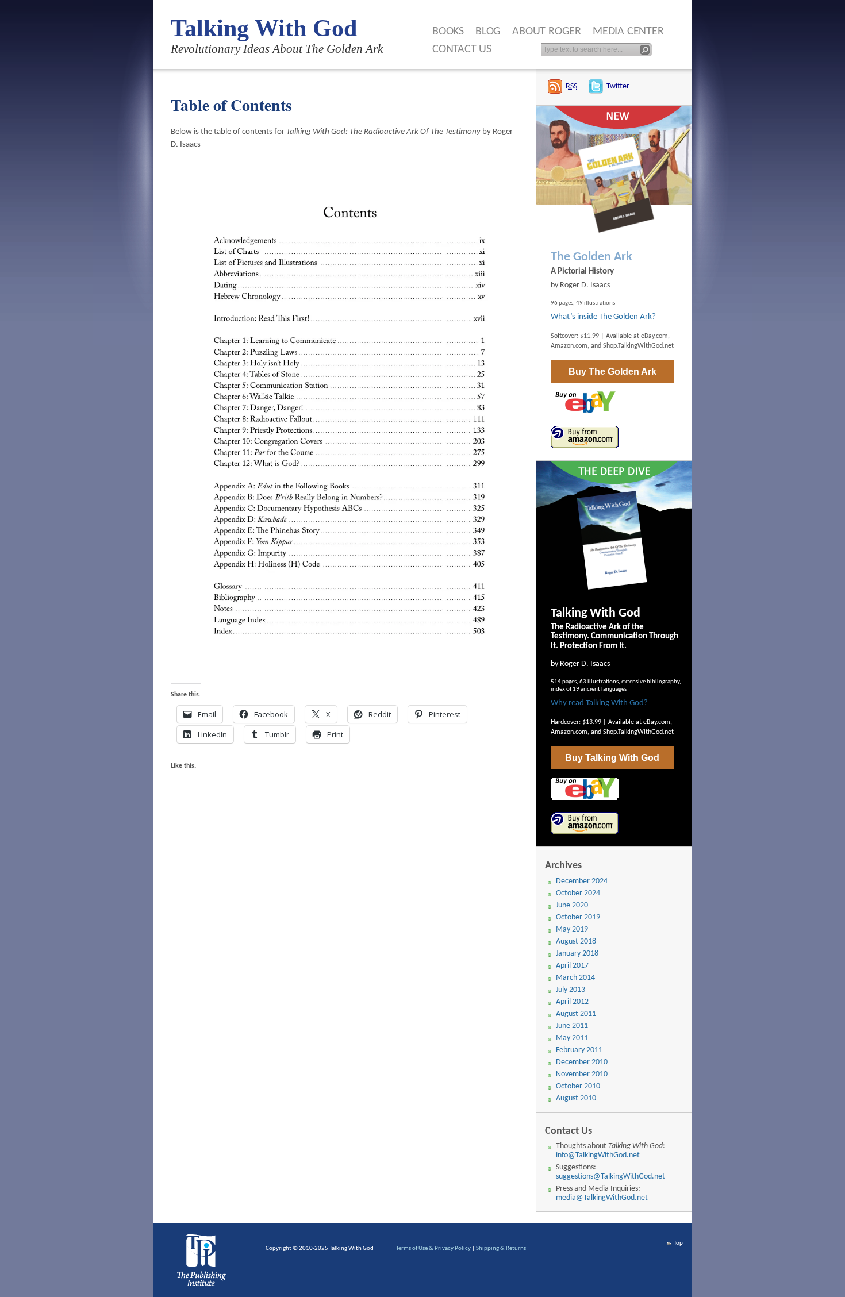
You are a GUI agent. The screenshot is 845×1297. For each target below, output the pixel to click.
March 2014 (575, 977)
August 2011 (576, 1014)
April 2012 (572, 1002)
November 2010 (582, 1074)
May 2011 (572, 1038)
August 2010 (576, 1098)
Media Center (628, 31)
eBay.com (654, 336)
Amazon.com (569, 345)
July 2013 (570, 990)
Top (678, 1243)
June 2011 (572, 1026)
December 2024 (582, 881)
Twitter (617, 86)
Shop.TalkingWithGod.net (638, 345)
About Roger (546, 31)
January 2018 (577, 953)
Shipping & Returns (501, 1248)
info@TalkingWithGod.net (598, 1155)
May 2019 (572, 929)
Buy (612, 371)
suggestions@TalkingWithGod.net (610, 1176)
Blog (488, 31)
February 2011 (579, 1050)
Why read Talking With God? (599, 703)
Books (448, 31)
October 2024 (578, 893)
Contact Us (461, 49)
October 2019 (578, 917)
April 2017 (572, 965)
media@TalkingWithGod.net (602, 1198)
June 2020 (572, 905)
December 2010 (582, 1062)
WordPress (203, 1263)
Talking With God (264, 28)
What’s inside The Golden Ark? (603, 317)
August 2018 (576, 941)
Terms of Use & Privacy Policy (433, 1248)
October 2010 (578, 1086)
